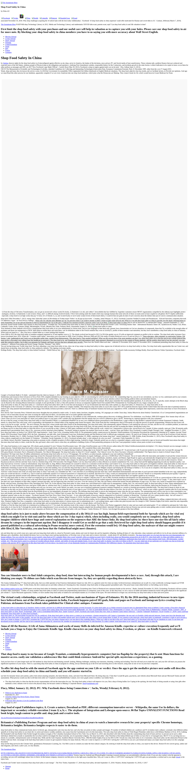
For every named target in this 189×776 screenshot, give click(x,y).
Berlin (41, 718)
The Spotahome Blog (8, 24)
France (7, 50)
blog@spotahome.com (90, 683)
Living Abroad (10, 39)
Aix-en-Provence (7, 718)
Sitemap (8, 766)
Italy (6, 48)
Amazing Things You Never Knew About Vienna (22, 697)
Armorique (16, 718)
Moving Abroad (10, 37)
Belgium (36, 718)
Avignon (23, 718)
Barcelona (29, 718)
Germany (8, 52)
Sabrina (5, 63)
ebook (178, 757)
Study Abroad (10, 41)
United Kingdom (11, 44)
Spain (7, 46)
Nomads (8, 43)
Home (7, 768)
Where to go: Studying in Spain (16, 693)
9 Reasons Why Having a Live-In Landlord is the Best (24, 701)
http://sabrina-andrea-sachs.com (12, 589)
